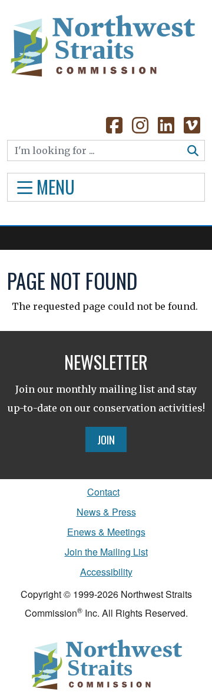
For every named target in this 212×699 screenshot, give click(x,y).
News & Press (106, 512)
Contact (103, 492)
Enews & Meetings (106, 532)
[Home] (102, 47)
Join (106, 439)
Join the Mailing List (106, 551)
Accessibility (106, 571)
